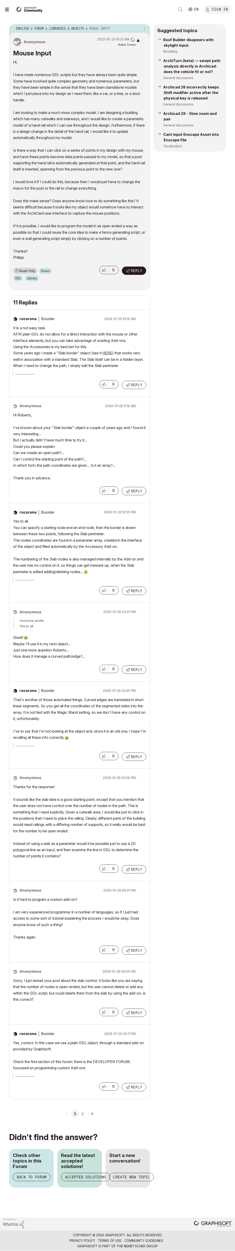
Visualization (172, 146)
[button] (104, 270)
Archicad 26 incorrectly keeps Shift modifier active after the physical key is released (191, 92)
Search (180, 9)
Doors (45, 271)
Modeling (170, 51)
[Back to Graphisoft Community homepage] (30, 9)
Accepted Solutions (85, 1177)
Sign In (220, 9)
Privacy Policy (82, 1240)
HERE (107, 353)
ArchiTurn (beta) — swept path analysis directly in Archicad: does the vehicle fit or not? (191, 66)
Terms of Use (109, 1240)
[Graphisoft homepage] (213, 1224)
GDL (18, 278)
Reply (136, 270)
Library (32, 278)
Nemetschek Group (141, 1246)
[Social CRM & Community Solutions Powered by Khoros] (13, 1223)
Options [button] (144, 28)
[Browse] (9, 9)
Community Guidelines (143, 1240)
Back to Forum (32, 1177)
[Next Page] (92, 1114)
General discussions (178, 78)
